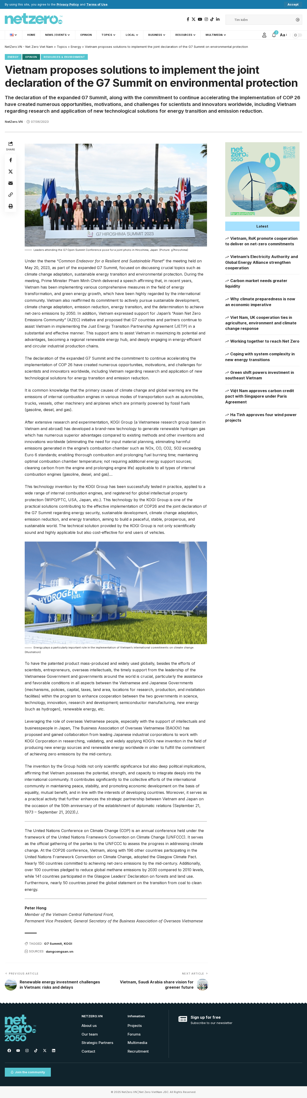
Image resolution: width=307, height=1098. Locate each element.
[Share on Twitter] (10, 171)
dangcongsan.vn (59, 951)
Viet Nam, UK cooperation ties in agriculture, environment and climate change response (260, 323)
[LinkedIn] (218, 19)
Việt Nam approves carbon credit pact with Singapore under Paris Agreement (259, 396)
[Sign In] (264, 35)
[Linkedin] (53, 1050)
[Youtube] (18, 1050)
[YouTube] (200, 19)
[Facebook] (188, 19)
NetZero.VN (14, 121)
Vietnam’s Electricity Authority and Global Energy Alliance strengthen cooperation (261, 262)
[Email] (10, 183)
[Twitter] (193, 19)
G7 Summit (53, 943)
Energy (13, 57)
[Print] (10, 206)
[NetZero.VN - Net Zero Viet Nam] (33, 19)
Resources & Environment (64, 57)
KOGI (68, 943)
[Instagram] (206, 19)
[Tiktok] (35, 1050)
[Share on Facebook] (10, 160)
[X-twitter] (44, 1050)
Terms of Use (96, 4)
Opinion (31, 57)
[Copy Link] (10, 194)
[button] (262, 226)
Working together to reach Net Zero (264, 341)
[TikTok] (212, 19)
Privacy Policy (68, 4)
